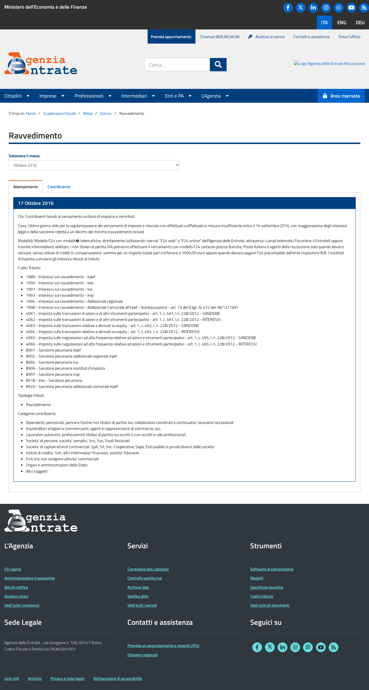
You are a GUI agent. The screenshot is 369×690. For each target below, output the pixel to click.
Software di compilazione (271, 569)
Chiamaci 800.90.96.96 (220, 36)
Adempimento (25, 187)
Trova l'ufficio (349, 36)
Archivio (35, 678)
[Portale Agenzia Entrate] (40, 64)
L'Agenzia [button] (212, 96)
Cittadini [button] (13, 96)
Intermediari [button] (134, 96)
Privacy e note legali (67, 678)
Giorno (105, 113)
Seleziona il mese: (24, 156)
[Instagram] (326, 8)
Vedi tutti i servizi (142, 605)
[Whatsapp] (339, 8)
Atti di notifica (16, 587)
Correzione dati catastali (148, 569)
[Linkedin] (313, 8)
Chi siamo (12, 569)
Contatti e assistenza (311, 36)
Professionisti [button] (90, 96)
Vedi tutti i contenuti (21, 605)
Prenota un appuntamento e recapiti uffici (163, 645)
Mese (88, 113)
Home (31, 113)
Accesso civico (16, 596)
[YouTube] (351, 8)
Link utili (11, 678)
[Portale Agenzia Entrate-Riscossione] (329, 64)
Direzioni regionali (142, 655)
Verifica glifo (137, 596)
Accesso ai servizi (270, 36)
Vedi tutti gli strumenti (269, 605)
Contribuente (59, 187)
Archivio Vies (138, 587)
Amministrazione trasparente (29, 578)
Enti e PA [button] (175, 96)
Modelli (256, 578)
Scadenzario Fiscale (59, 113)
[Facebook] (288, 8)
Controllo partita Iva (144, 578)
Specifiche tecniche (266, 587)
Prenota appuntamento (171, 36)
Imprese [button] (48, 96)
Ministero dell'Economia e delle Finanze (45, 7)
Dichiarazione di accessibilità (117, 678)
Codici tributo (261, 596)
